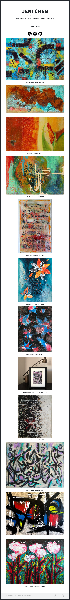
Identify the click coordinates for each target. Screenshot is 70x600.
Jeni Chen (35, 11)
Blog (52, 18)
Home (17, 18)
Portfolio (23, 18)
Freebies (42, 18)
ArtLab (29, 18)
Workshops (36, 18)
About (48, 18)
